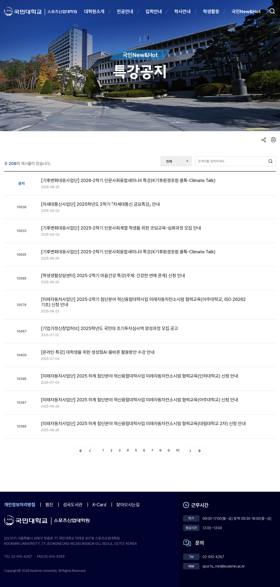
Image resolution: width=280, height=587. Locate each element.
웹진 (49, 504)
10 (177, 450)
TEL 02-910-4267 (18, 556)
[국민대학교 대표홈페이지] (24, 11)
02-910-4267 (213, 557)
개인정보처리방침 (19, 504)
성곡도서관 (72, 504)
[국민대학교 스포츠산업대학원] (62, 11)
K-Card (99, 504)
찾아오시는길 (128, 504)
